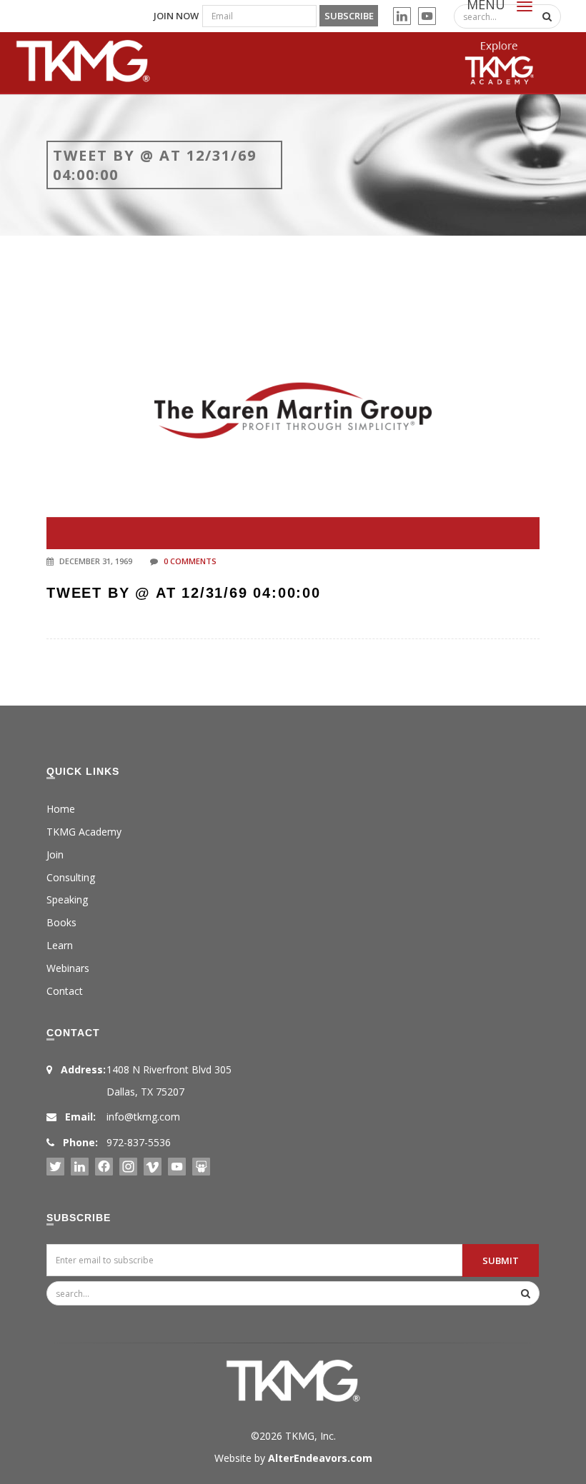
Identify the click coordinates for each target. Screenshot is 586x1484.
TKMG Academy (83, 831)
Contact (64, 991)
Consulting (70, 877)
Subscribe (349, 15)
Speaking (67, 899)
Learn (59, 945)
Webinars (67, 968)
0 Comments (190, 561)
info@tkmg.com (143, 1116)
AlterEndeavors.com (320, 1458)
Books (61, 922)
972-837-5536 (138, 1142)
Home (60, 809)
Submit (500, 1260)
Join (55, 854)
